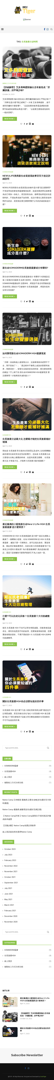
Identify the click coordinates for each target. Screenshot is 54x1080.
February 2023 (10, 860)
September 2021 (11, 883)
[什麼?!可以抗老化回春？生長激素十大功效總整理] (27, 591)
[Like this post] (21, 124)
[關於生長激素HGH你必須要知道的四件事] (27, 677)
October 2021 (10, 877)
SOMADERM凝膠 (8, 172)
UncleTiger (43, 1076)
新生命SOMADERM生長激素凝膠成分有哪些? (25, 267)
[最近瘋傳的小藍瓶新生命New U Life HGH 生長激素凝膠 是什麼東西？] (27, 499)
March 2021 (9, 905)
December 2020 (10, 916)
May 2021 (8, 899)
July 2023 (8, 855)
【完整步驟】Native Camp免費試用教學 (19, 825)
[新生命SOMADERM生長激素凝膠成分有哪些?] (27, 243)
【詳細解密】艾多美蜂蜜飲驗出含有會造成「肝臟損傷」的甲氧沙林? (35, 1014)
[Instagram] (47, 29)
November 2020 (10, 922)
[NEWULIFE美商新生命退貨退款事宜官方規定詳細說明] (27, 151)
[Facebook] (44, 29)
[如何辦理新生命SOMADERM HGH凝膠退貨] (27, 329)
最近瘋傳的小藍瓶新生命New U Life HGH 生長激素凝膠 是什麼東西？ (34, 999)
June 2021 (8, 894)
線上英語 (27, 777)
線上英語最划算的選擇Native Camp (17, 832)
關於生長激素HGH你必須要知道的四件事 (23, 701)
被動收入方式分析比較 (9, 83)
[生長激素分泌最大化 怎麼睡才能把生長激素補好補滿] (27, 414)
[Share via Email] (33, 124)
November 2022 (10, 866)
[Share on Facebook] (24, 124)
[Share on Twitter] (27, 124)
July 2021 (8, 888)
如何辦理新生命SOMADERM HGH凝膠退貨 (24, 353)
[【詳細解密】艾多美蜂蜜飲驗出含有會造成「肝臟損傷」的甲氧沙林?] (27, 63)
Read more (9, 119)
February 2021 (10, 910)
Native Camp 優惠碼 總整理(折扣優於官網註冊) (22, 809)
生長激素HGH (7, 435)
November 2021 (10, 871)
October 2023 (10, 849)
